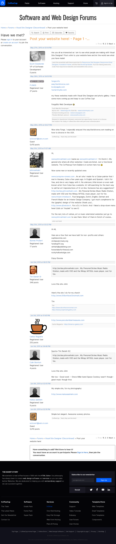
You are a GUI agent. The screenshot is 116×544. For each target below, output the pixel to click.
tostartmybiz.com (59, 90)
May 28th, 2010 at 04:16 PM (41, 76)
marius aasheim (36, 400)
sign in (10, 39)
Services (50, 502)
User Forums (74, 520)
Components (97, 520)
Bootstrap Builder (86, 64)
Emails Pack (28, 506)
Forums (11, 28)
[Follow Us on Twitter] (91, 489)
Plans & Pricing (52, 524)
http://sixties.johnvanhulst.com (64, 191)
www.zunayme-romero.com (62, 176)
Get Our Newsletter (8, 515)
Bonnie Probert (36, 240)
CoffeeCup (5, 502)
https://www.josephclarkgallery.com (64, 310)
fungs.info (55, 81)
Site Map (101, 531)
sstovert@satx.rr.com (39, 139)
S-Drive (49, 506)
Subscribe (58, 33)
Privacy (93, 531)
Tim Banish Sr (35, 277)
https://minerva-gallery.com (73, 324)
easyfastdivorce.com (60, 84)
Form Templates (98, 515)
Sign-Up (104, 480)
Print (46, 33)
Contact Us (5, 520)
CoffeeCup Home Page (28, 531)
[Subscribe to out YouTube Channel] (103, 489)
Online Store (42, 531)
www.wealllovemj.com (77, 115)
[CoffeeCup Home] (12, 3)
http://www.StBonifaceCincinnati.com (67, 295)
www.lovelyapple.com (77, 113)
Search (36, 33)
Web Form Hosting (53, 520)
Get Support (70, 531)
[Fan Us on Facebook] (97, 489)
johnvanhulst (35, 170)
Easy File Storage (53, 515)
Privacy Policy (66, 539)
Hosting (56, 3)
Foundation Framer (64, 64)
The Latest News (7, 511)
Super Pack (28, 515)
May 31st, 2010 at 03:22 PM (40, 225)
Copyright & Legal (83, 531)
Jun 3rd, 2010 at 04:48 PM (40, 346)
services (46, 478)
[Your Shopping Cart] (96, 3)
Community (74, 502)
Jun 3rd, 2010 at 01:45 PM (40, 315)
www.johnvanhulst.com (61, 159)
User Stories (74, 524)
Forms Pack (28, 511)
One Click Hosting (53, 511)
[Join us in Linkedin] (109, 489)
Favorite (70, 33)
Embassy (72, 515)
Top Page (15, 531)
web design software (31, 478)
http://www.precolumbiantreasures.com (67, 320)
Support (71, 3)
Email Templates (98, 511)
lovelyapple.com (58, 87)
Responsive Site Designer (91, 62)
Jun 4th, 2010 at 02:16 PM (40, 409)
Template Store (98, 502)
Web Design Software (56, 531)
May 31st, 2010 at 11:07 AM (40, 148)
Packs (27, 3)
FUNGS (33, 85)
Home (3, 28)
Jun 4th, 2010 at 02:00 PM (40, 384)
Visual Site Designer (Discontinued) (30, 28)
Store (85, 3)
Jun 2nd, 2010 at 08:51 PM (40, 262)
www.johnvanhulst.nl (88, 159)
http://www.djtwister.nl (61, 205)
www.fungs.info (66, 110)
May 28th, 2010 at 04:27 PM (41, 125)
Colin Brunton (35, 362)
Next (111, 44)
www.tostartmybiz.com (85, 110)
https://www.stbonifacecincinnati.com (64, 307)
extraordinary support (53, 481)
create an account (11, 42)
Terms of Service (78, 539)
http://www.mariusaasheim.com (64, 394)
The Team (5, 506)
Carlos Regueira (36, 336)
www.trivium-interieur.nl (61, 197)
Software (41, 3)
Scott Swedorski (37, 64)
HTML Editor (46, 476)
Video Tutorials (75, 511)
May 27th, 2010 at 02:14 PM (40, 48)
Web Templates (98, 506)
